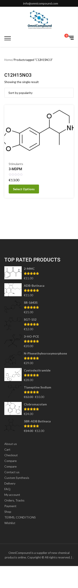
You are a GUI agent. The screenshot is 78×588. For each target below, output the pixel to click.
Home (8, 60)
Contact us (12, 472)
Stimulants (16, 164)
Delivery (9, 483)
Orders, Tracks (14, 500)
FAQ (7, 489)
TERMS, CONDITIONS (20, 517)
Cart (7, 449)
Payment (10, 506)
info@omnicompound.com (40, 3)
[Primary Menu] (7, 38)
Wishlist (9, 523)
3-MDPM (15, 169)
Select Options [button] (24, 189)
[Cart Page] (63, 38)
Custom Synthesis (16, 478)
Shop (7, 511)
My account (12, 494)
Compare (10, 461)
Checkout (11, 455)
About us (10, 444)
